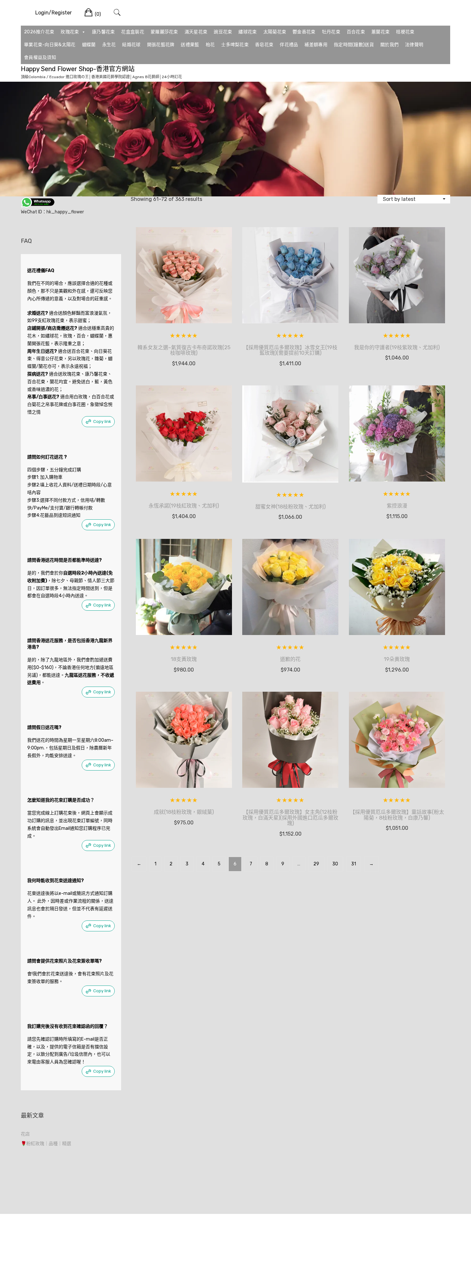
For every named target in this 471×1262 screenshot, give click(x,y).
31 (353, 864)
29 (316, 864)
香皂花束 (264, 44)
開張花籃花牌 (161, 44)
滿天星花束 (196, 32)
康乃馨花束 (103, 32)
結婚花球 (131, 44)
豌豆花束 (223, 32)
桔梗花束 (405, 32)
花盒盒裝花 (132, 32)
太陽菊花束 (274, 32)
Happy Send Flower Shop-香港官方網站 (78, 69)
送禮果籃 (190, 44)
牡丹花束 (331, 32)
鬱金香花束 (304, 32)
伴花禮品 (289, 44)
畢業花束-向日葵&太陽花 (50, 44)
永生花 (109, 44)
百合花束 (356, 32)
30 (335, 864)
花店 (25, 1134)
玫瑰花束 (70, 32)
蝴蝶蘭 (89, 44)
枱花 (210, 44)
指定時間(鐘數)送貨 (354, 44)
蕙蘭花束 (380, 32)
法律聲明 (414, 44)
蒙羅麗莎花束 (164, 32)
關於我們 (389, 44)
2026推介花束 (39, 32)
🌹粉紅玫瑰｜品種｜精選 (46, 1143)
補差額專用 (315, 44)
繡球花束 (247, 32)
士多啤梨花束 (235, 44)
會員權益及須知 (40, 57)
